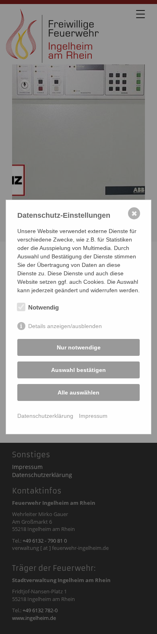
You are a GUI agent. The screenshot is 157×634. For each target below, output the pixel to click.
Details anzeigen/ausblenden (65, 326)
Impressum (93, 416)
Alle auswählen (78, 392)
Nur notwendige (79, 347)
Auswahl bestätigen (78, 370)
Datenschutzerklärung (45, 416)
